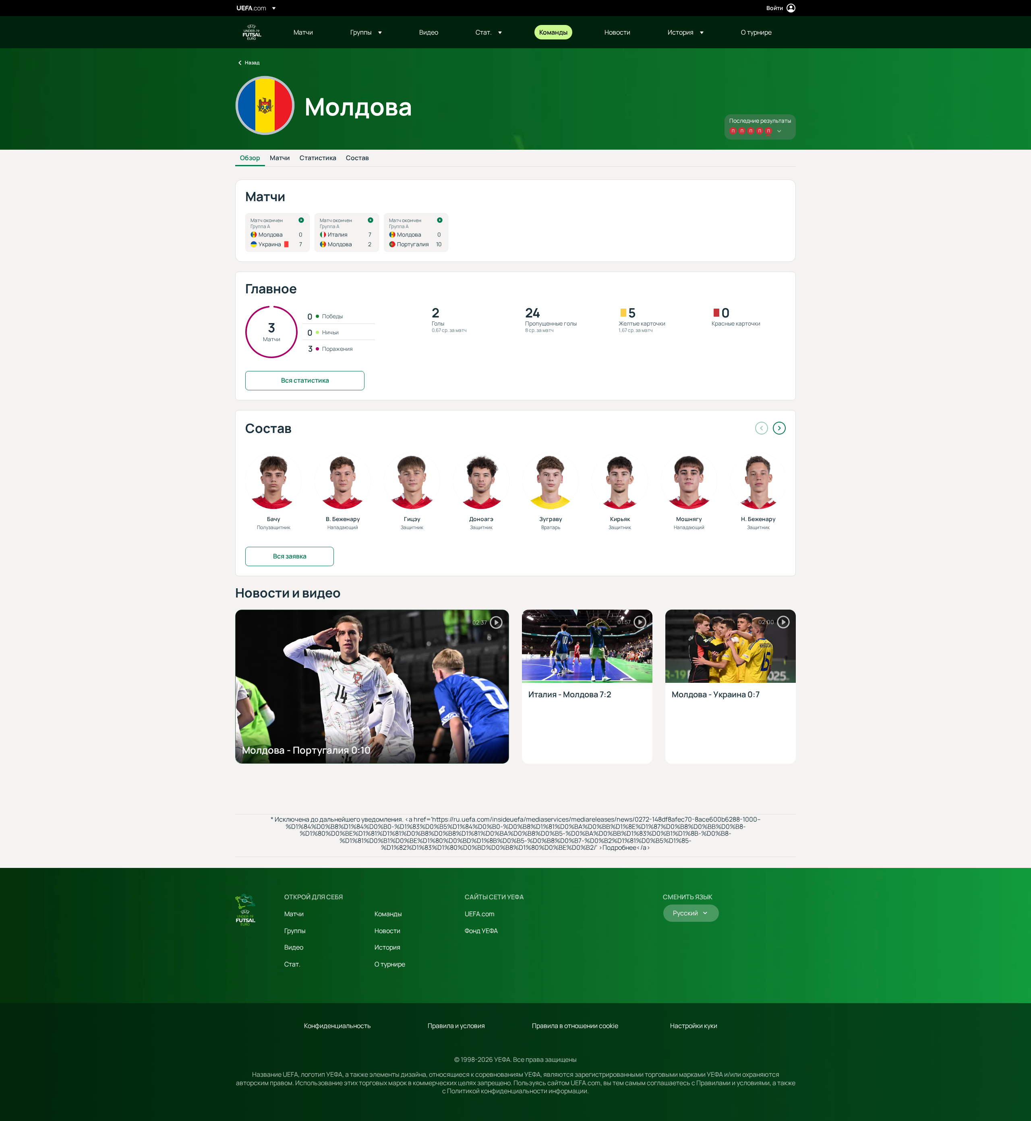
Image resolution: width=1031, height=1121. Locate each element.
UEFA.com (480, 913)
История (387, 947)
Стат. (292, 964)
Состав (357, 158)
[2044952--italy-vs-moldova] (347, 232)
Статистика (318, 158)
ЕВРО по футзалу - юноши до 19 (252, 32)
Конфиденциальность (337, 1025)
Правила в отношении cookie (575, 1025)
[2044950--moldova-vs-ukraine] (277, 232)
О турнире (390, 964)
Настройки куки (693, 1025)
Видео (293, 947)
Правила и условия (456, 1025)
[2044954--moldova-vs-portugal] (416, 232)
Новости (387, 930)
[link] (303, 32)
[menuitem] (311, 32)
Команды (388, 913)
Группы (295, 930)
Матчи (280, 158)
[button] (366, 32)
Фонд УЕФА (481, 930)
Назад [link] (252, 62)
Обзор (250, 158)
